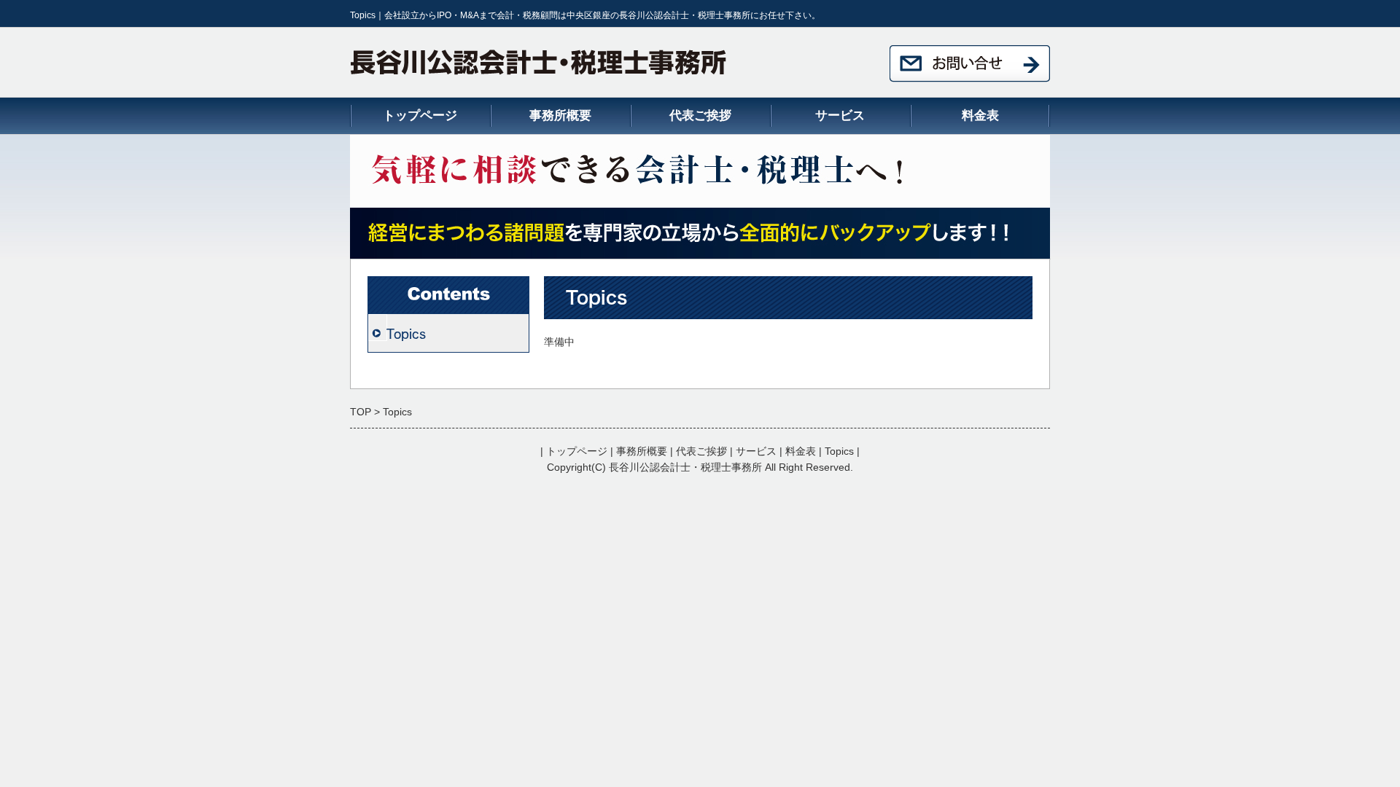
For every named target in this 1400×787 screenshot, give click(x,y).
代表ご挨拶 (700, 115)
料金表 (980, 115)
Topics (406, 334)
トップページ (420, 115)
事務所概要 (560, 115)
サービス (840, 115)
